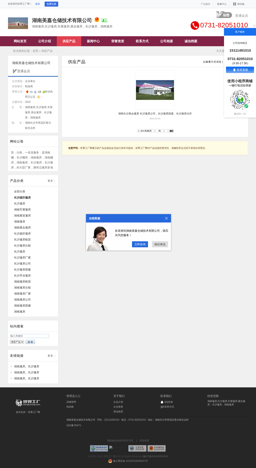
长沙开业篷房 (22, 275)
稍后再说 (160, 244)
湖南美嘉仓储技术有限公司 (80, 419)
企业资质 (118, 406)
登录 (37, 4)
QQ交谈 (168, 402)
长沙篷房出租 (22, 245)
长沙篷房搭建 (22, 269)
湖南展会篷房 (22, 227)
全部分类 (19, 191)
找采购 (70, 406)
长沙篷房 (19, 203)
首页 (35, 50)
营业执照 (118, 411)
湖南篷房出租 (22, 287)
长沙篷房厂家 (22, 257)
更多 (50, 180)
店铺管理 (71, 402)
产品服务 (205, 4)
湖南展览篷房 (22, 215)
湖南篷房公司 (22, 299)
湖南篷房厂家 (22, 293)
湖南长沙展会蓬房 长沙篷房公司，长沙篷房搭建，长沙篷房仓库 (155, 113)
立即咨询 (140, 244)
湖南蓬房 (19, 311)
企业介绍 (118, 402)
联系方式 (169, 406)
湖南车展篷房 (22, 209)
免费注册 (51, 4)
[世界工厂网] (28, 406)
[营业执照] (97, 20)
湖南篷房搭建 (22, 305)
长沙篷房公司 (22, 263)
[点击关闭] (166, 218)
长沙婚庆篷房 (22, 197)
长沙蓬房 (19, 251)
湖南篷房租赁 (22, 281)
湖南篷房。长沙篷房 (26, 366)
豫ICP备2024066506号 (155, 456)
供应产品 (47, 50)
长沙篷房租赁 (22, 239)
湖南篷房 (19, 221)
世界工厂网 (34, 412)
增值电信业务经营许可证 (120, 440)
